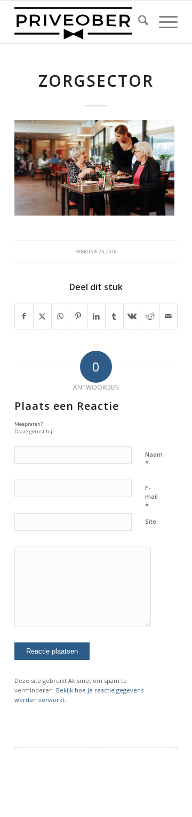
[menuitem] (137, 22)
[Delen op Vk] (132, 316)
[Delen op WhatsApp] (60, 316)
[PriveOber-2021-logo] (79, 22)
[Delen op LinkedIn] (96, 316)
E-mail (151, 497)
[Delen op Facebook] (24, 316)
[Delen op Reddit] (150, 316)
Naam (154, 459)
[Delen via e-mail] (168, 316)
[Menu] (163, 22)
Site (150, 521)
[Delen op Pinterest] (78, 316)
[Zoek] (137, 22)
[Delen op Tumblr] (114, 316)
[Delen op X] (42, 316)
